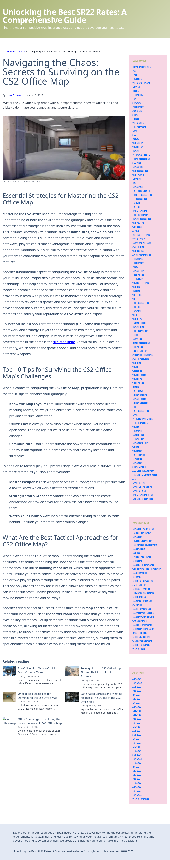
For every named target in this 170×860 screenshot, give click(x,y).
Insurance (137, 111)
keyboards (137, 459)
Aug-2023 (136, 687)
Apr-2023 (136, 707)
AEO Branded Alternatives (144, 471)
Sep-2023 (136, 735)
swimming (137, 605)
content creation (140, 423)
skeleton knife (64, 342)
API (134, 479)
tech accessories (140, 171)
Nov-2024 (136, 699)
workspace (137, 227)
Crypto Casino (138, 483)
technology (137, 143)
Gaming (21, 51)
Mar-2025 (137, 791)
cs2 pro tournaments (142, 625)
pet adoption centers (142, 533)
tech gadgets (138, 251)
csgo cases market (141, 589)
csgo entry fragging (141, 637)
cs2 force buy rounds (142, 601)
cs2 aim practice (140, 549)
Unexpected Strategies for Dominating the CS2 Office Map (37, 696)
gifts (134, 183)
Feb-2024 (136, 751)
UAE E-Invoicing (139, 211)
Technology (137, 95)
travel (135, 367)
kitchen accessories (141, 403)
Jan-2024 (136, 767)
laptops (135, 387)
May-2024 (137, 759)
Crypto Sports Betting (142, 487)
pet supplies (138, 203)
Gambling (136, 179)
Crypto (135, 415)
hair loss (136, 553)
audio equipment (140, 215)
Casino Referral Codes (142, 499)
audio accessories (140, 303)
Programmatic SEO (141, 155)
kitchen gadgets (139, 395)
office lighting (138, 455)
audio (135, 407)
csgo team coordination (143, 629)
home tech (137, 463)
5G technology (139, 585)
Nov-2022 (136, 775)
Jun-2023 (136, 703)
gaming (135, 151)
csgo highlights (139, 597)
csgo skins (137, 561)
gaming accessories (141, 219)
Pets (134, 71)
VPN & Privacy (138, 239)
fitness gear (137, 295)
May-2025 (137, 795)
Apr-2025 (136, 787)
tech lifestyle (138, 175)
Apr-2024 (136, 679)
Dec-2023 (136, 719)
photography (138, 263)
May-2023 (137, 683)
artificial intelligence (141, 557)
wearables (137, 371)
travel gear (137, 147)
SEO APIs (136, 163)
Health (135, 91)
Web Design (138, 123)
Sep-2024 (136, 755)
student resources (140, 359)
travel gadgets (139, 375)
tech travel (137, 319)
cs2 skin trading (139, 573)
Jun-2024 (136, 739)
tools (134, 315)
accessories (137, 259)
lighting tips (137, 347)
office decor (137, 207)
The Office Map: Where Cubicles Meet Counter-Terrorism (38, 670)
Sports (135, 115)
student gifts (138, 247)
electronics (137, 431)
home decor (138, 271)
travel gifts (137, 379)
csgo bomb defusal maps (144, 581)
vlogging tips (138, 383)
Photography (138, 107)
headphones (138, 435)
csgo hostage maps (141, 645)
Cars (134, 131)
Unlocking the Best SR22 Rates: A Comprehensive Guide (65, 15)
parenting (136, 311)
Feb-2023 (136, 763)
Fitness (135, 119)
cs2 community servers (143, 617)
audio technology (140, 331)
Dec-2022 (136, 691)
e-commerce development (144, 545)
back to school (139, 323)
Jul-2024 (136, 747)
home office (137, 187)
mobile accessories (141, 235)
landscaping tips (139, 633)
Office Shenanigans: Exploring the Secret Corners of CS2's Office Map (40, 721)
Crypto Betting (139, 491)
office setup (137, 391)
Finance (136, 75)
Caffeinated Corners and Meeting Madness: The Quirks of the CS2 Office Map (101, 698)
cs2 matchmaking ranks (143, 613)
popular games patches (143, 593)
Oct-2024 (136, 711)
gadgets (136, 291)
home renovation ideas (143, 529)
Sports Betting (139, 467)
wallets (135, 447)
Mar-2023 (137, 743)
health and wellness (141, 243)
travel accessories (140, 283)
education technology (142, 541)
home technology (140, 443)
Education (137, 79)
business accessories (142, 195)
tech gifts (136, 363)
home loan (137, 537)
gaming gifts (138, 327)
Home (10, 51)
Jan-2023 (136, 695)
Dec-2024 (136, 779)
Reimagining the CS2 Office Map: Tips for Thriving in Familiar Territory (101, 672)
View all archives (140, 799)
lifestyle (136, 267)
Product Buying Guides (142, 419)
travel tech (137, 451)
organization (138, 439)
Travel (135, 99)
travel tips (137, 427)
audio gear (137, 307)
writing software (139, 621)
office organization (141, 191)
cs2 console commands (143, 565)
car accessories (139, 199)
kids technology (139, 351)
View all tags (138, 649)
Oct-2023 (136, 715)
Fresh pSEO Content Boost (144, 475)
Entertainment (139, 127)
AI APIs (135, 231)
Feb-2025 (136, 783)
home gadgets (139, 399)
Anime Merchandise (141, 255)
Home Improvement (141, 67)
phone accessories (141, 159)
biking (135, 335)
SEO (134, 135)
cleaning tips (138, 275)
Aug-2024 (136, 731)
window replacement (142, 641)
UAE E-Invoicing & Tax (142, 495)
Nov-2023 (136, 771)
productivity (137, 279)
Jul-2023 (136, 727)
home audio (137, 167)
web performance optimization (146, 569)
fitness (135, 299)
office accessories (140, 411)
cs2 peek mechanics (141, 609)
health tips (137, 339)
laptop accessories (141, 343)
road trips (136, 577)
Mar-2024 (137, 723)
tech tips (136, 287)
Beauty (135, 139)
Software (136, 103)
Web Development (141, 83)
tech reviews (138, 223)
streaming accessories (142, 355)
